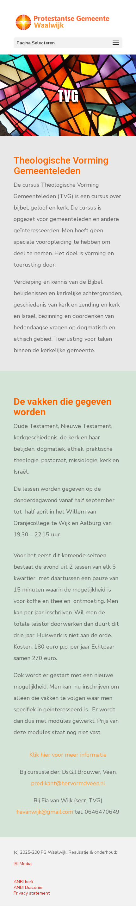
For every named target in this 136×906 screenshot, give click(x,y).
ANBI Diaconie (28, 887)
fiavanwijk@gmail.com (44, 812)
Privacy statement (32, 893)
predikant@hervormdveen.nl (68, 783)
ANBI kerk (24, 882)
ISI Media (23, 864)
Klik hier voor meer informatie (68, 755)
